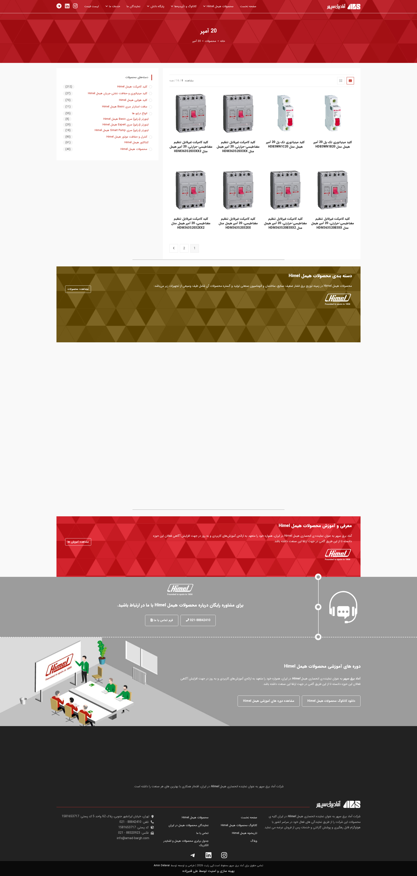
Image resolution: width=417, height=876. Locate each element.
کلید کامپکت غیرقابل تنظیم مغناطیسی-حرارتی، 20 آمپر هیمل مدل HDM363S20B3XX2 (285, 223)
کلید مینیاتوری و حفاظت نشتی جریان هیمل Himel (117, 93)
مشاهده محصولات (78, 289)
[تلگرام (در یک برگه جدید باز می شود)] (59, 6)
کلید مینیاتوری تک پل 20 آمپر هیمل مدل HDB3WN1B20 (332, 144)
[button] (198, 620)
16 (177, 81)
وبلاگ (253, 841)
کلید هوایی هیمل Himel (133, 100)
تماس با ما (202, 833)
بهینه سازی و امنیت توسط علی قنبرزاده (208, 871)
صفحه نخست (249, 817)
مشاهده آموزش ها (78, 542)
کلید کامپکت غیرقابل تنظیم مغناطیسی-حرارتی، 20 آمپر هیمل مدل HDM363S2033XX (238, 147)
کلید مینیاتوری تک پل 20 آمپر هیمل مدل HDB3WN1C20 (285, 144)
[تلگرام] (193, 855)
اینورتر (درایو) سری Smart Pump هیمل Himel (122, 130)
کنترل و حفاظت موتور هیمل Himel (126, 137)
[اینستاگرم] (224, 855)
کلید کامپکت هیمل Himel (132, 87)
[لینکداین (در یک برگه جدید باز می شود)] (67, 6)
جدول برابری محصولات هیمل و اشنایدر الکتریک (185, 843)
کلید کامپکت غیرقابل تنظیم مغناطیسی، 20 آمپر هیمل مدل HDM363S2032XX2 (190, 223)
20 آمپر (196, 41)
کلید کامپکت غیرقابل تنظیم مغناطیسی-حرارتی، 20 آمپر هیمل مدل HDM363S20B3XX (332, 223)
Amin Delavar (162, 865)
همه (171, 81)
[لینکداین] (208, 855)
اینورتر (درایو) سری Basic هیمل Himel (126, 119)
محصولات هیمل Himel (134, 149)
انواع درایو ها (139, 113)
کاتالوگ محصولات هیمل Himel (239, 825)
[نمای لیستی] (340, 80)
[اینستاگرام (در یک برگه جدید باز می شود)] (75, 6)
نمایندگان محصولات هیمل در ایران (188, 825)
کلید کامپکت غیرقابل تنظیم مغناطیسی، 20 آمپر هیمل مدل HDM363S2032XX (238, 223)
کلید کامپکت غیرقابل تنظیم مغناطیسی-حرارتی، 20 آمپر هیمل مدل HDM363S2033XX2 (190, 147)
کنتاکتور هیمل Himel (136, 142)
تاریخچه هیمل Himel (244, 833)
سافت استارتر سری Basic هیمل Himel (124, 107)
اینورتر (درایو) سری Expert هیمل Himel (126, 125)
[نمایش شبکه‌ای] (350, 80)
